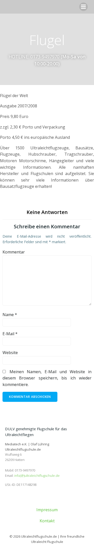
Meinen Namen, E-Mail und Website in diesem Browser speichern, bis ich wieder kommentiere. (47, 378)
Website (10, 352)
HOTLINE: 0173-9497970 (34, 57)
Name (10, 314)
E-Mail (10, 333)
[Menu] (83, 7)
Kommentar (14, 252)
